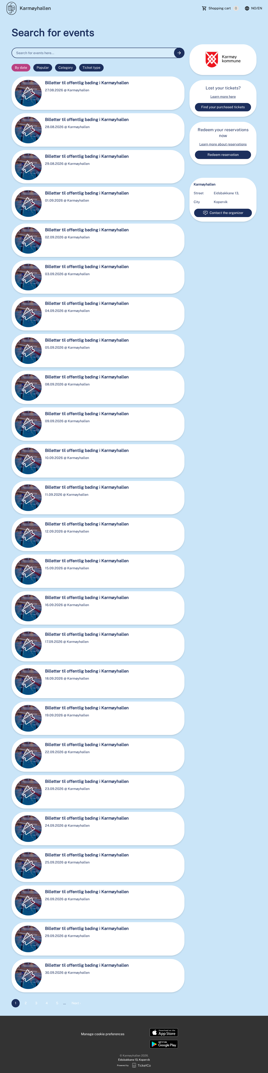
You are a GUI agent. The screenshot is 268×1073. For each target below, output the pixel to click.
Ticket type (91, 68)
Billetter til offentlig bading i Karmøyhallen (87, 82)
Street (199, 193)
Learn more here (223, 97)
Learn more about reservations (223, 144)
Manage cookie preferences (102, 1034)
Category (65, 68)
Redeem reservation (223, 155)
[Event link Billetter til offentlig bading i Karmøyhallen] (27, 93)
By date (21, 68)
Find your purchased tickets (223, 107)
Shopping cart (223, 8)
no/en (256, 8)
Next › (76, 1003)
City (197, 202)
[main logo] (29, 8)
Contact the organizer (226, 213)
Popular (43, 68)
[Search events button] (179, 53)
